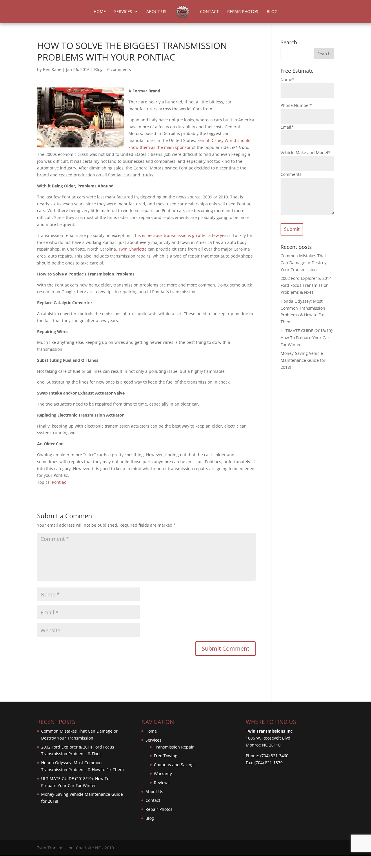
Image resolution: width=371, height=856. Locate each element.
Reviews (162, 782)
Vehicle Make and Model (305, 152)
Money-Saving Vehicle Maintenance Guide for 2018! (303, 360)
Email (287, 127)
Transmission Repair (174, 747)
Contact (209, 12)
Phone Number (296, 105)
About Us (156, 12)
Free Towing (165, 755)
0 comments (119, 69)
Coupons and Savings (175, 764)
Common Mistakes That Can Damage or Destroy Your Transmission (303, 262)
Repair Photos (242, 12)
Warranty (163, 773)
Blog (272, 12)
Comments (291, 174)
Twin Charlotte (132, 249)
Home (100, 12)
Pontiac (59, 482)
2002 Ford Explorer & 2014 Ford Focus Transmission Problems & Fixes (306, 285)
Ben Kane (52, 69)
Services (123, 12)
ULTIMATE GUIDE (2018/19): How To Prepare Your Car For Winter (307, 337)
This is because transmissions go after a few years (181, 235)
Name (287, 79)
